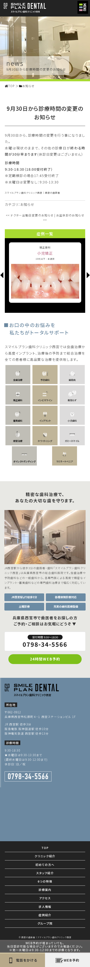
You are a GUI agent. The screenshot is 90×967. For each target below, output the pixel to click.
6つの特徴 (45, 881)
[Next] (88, 275)
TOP (45, 848)
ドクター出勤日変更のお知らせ (29, 215)
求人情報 (45, 907)
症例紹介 (45, 915)
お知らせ (27, 204)
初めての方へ (44, 865)
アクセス (45, 898)
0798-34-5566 (45, 641)
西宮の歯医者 (52, 192)
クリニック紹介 (45, 856)
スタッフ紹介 (45, 873)
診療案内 (45, 890)
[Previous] (1, 275)
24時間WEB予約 (45, 659)
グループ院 (45, 923)
